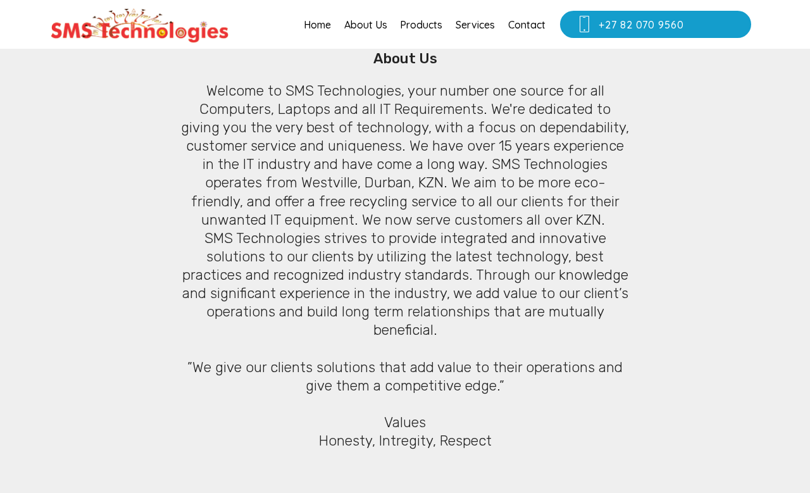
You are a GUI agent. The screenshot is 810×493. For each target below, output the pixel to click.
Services (475, 24)
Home (317, 24)
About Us (365, 24)
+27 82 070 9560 (667, 24)
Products (421, 24)
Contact (526, 24)
